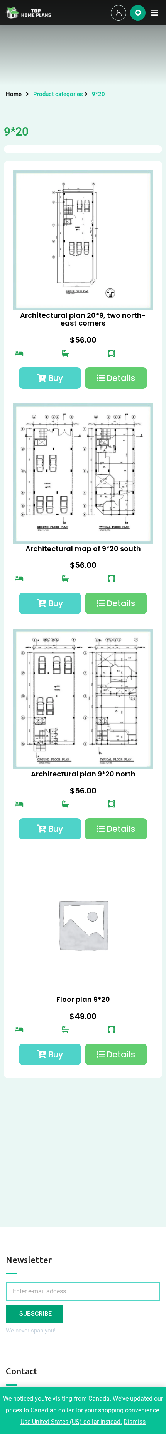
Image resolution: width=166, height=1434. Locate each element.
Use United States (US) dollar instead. (71, 1421)
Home (14, 94)
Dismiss (135, 1421)
